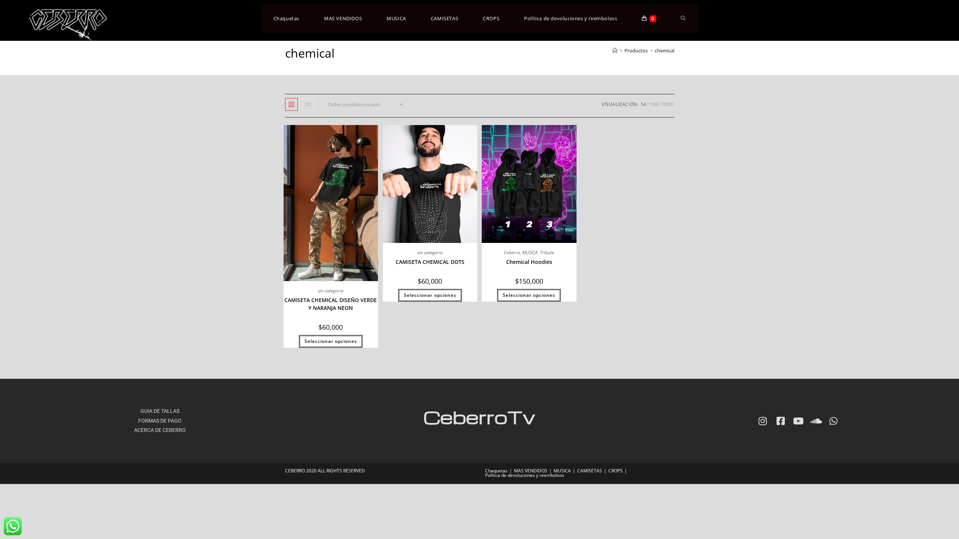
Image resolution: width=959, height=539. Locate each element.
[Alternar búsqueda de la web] (683, 18)
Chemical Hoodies (529, 261)
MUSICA (530, 252)
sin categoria (331, 290)
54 (643, 104)
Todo (668, 104)
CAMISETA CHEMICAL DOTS (430, 261)
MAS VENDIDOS (530, 471)
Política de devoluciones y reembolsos (524, 475)
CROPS (615, 471)
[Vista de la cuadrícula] (291, 104)
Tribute (547, 252)
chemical (664, 50)
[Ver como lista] (308, 104)
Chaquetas (496, 471)
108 (654, 104)
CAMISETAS (589, 471)
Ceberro (512, 252)
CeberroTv (479, 417)
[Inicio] (614, 50)
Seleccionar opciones (331, 341)
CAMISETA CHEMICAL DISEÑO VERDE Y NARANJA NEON (330, 303)
